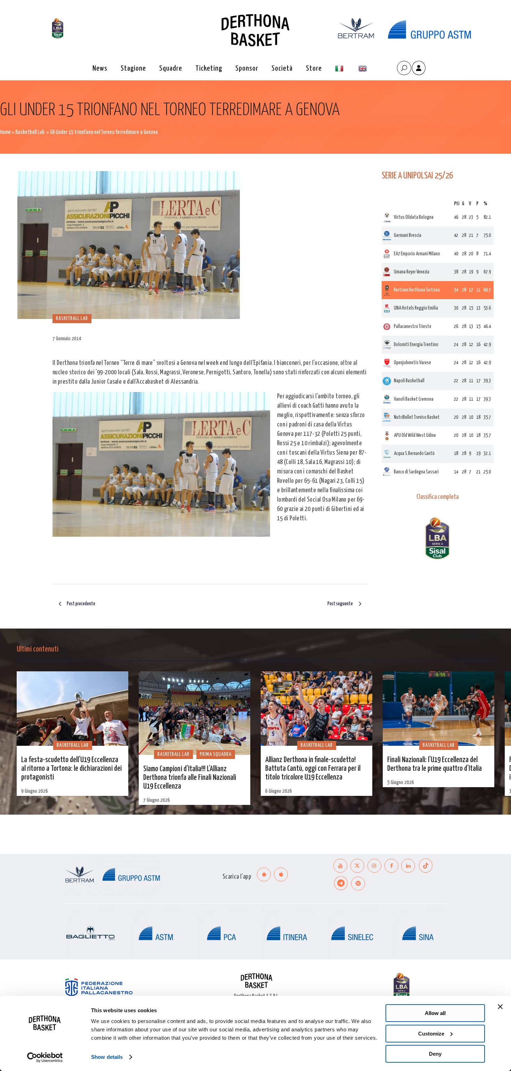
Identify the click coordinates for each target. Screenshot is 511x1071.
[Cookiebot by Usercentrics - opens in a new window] (45, 1057)
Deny (435, 1054)
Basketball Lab (29, 132)
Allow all (435, 1013)
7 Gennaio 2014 (66, 338)
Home (5, 132)
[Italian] (340, 68)
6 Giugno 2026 (278, 791)
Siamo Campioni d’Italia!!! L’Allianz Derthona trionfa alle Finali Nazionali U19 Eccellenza (189, 777)
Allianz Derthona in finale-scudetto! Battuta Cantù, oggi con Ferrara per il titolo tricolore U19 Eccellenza (312, 768)
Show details (107, 1057)
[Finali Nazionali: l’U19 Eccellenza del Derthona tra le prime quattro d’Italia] (438, 708)
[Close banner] (500, 1006)
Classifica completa (437, 497)
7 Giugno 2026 (156, 800)
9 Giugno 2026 (34, 791)
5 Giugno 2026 (400, 782)
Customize (431, 1034)
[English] (363, 68)
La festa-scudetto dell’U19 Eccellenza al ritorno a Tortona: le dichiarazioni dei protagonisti (71, 768)
